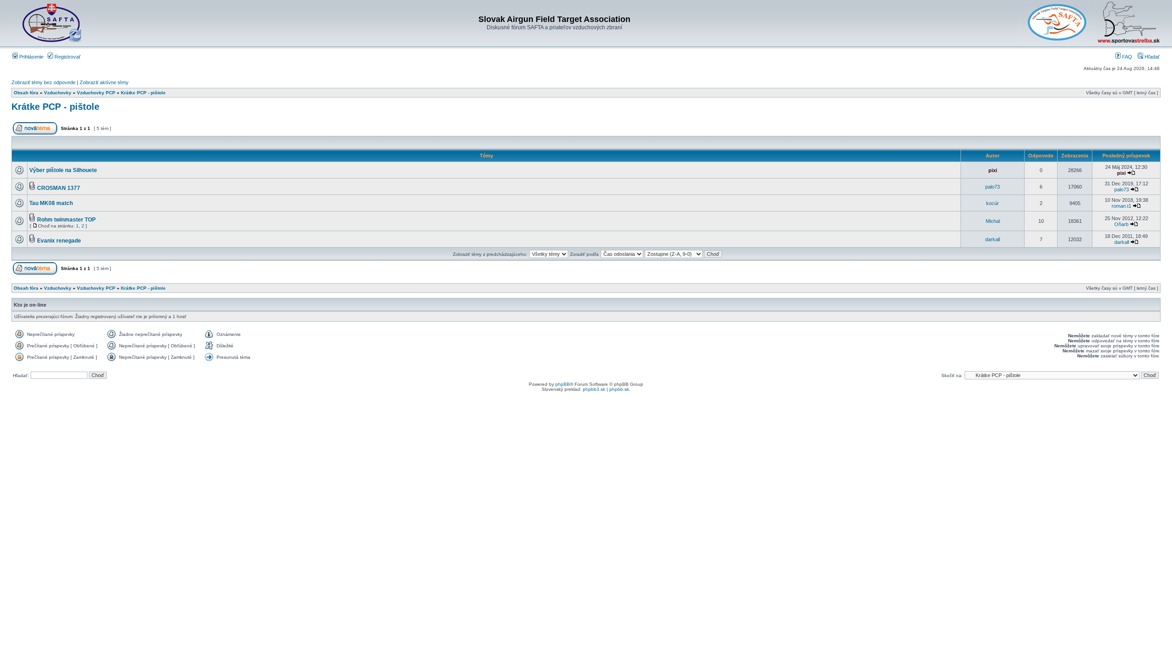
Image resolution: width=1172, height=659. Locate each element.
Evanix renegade (59, 241)
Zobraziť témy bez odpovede (43, 82)
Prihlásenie (30, 56)
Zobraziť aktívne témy (104, 82)
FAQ (1126, 56)
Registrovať (67, 56)
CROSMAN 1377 (58, 188)
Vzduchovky (57, 92)
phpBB (562, 384)
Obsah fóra (26, 92)
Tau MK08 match (51, 203)
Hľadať (1151, 56)
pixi (992, 170)
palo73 (992, 186)
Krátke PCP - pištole (143, 92)
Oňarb (1121, 224)
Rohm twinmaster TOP (66, 219)
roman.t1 (1121, 206)
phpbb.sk (619, 389)
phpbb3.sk (594, 389)
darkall (992, 239)
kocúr (992, 203)
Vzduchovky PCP (96, 92)
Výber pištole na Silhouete (63, 170)
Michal (993, 221)
